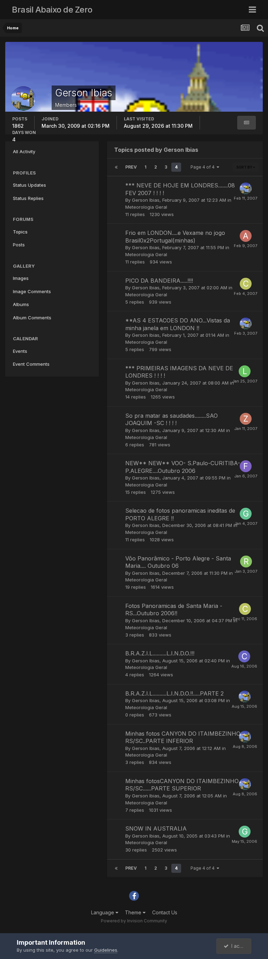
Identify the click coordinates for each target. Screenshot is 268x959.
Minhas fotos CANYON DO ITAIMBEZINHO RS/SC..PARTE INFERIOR (182, 737)
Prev (131, 167)
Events (20, 351)
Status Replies (28, 198)
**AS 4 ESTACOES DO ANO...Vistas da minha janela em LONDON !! (177, 324)
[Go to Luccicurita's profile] (245, 371)
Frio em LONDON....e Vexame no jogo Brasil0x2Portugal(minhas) (175, 236)
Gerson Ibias (145, 200)
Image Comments (32, 291)
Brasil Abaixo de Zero (52, 10)
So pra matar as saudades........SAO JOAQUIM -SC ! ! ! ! (171, 419)
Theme (134, 912)
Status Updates (29, 185)
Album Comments (32, 317)
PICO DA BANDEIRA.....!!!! (159, 280)
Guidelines (105, 950)
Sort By (244, 167)
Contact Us (164, 912)
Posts (19, 244)
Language (103, 912)
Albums (21, 304)
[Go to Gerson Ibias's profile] (246, 188)
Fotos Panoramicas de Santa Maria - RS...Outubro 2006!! (173, 609)
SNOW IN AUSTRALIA (156, 828)
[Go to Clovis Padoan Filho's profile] (246, 284)
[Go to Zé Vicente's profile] (246, 419)
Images (21, 278)
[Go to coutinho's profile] (244, 656)
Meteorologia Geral (146, 207)
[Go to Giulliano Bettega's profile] (246, 514)
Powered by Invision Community (134, 920)
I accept (239, 946)
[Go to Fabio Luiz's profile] (246, 466)
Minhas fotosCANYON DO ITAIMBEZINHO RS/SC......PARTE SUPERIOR (182, 785)
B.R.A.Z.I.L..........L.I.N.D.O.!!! (159, 653)
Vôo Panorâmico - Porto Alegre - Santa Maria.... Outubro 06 (178, 562)
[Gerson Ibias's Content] (246, 122)
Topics (20, 232)
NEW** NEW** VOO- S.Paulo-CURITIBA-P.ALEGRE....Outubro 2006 (182, 467)
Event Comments (31, 364)
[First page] (116, 167)
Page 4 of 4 (204, 167)
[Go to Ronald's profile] (246, 561)
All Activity (24, 151)
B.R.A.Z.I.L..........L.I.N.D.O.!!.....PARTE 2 (174, 693)
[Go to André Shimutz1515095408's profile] (246, 236)
